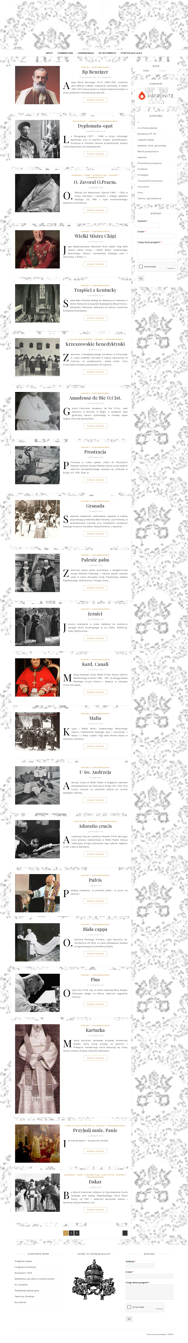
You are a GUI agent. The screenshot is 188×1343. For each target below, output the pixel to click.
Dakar (95, 1181)
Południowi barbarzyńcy (27, 1290)
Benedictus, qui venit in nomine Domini (34, 1278)
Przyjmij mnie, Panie (95, 1130)
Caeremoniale (86, 53)
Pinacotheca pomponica (80, 1126)
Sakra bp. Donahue (24, 1296)
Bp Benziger (95, 72)
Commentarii (65, 53)
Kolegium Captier (23, 1261)
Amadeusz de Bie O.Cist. (95, 398)
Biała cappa (95, 929)
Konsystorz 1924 (23, 1273)
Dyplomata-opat (95, 125)
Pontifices (80, 821)
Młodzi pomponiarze (147, 151)
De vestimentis (107, 53)
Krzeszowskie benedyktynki (95, 344)
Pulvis (95, 880)
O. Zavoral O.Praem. (95, 182)
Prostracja (95, 452)
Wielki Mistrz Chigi (95, 236)
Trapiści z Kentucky (95, 290)
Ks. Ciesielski (21, 1284)
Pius (95, 979)
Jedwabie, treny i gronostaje (89, 175)
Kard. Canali (95, 664)
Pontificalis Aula (131, 53)
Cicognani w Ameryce (25, 1267)
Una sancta (143, 186)
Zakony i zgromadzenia (95, 67)
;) (138, 122)
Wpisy (49, 53)
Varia (140, 192)
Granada (95, 505)
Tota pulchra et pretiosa (149, 180)
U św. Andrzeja (95, 772)
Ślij (141, 278)
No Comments (105, 77)
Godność (142, 221)
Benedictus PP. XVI (146, 133)
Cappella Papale (145, 139)
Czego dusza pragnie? (149, 242)
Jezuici (95, 613)
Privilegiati (80, 121)
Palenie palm (95, 559)
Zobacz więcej (95, 100)
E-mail (141, 231)
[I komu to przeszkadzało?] (94, 25)
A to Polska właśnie (80, 339)
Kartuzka (95, 1030)
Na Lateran (20, 1302)
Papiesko (142, 157)
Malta (95, 718)
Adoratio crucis (95, 826)
